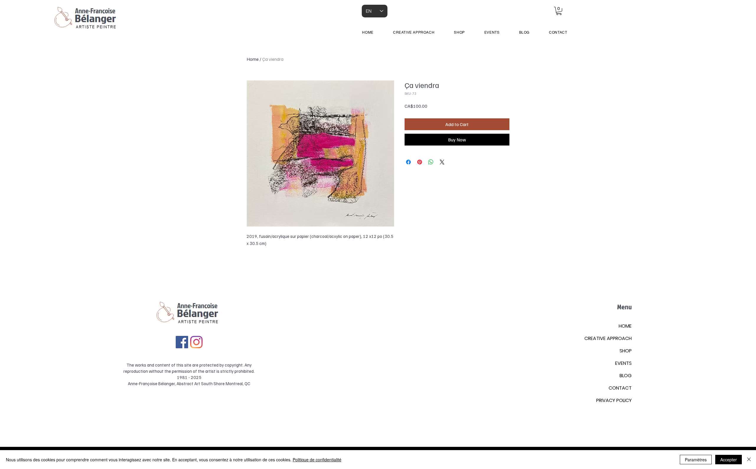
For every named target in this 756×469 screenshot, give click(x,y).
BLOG (626, 375)
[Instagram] (196, 342)
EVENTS (623, 363)
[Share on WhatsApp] (430, 162)
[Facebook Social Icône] (182, 342)
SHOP (626, 350)
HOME (625, 326)
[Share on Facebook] (408, 162)
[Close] (748, 459)
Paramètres (696, 460)
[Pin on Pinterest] (419, 162)
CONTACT (620, 388)
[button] (559, 11)
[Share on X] (442, 162)
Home (253, 59)
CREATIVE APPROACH (608, 338)
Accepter (728, 460)
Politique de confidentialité (317, 460)
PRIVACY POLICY (614, 400)
